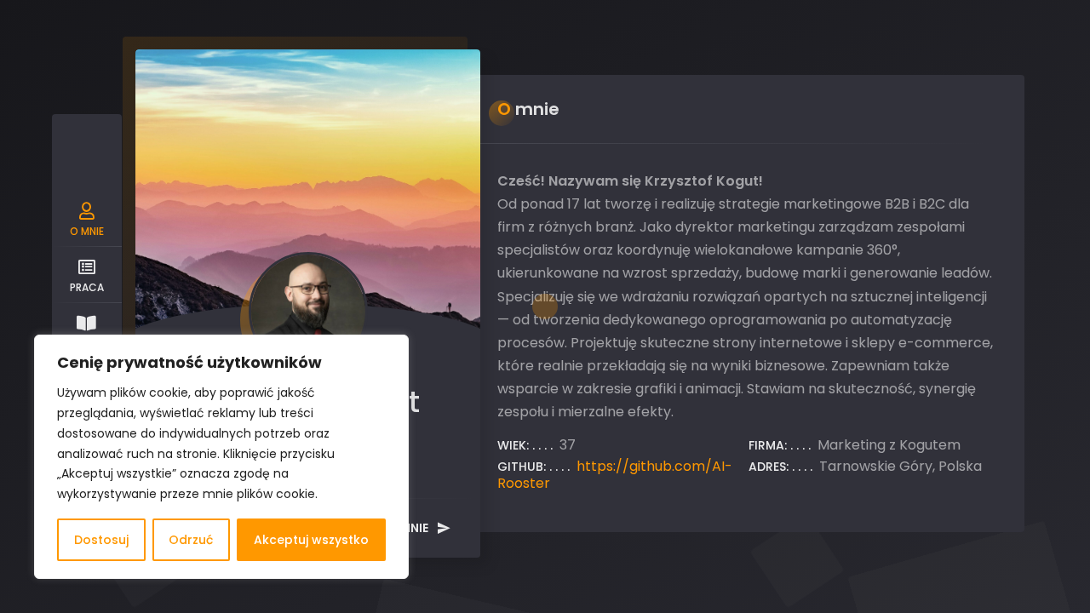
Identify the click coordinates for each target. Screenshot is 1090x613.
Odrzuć (191, 539)
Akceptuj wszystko (311, 539)
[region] (221, 457)
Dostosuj (101, 539)
